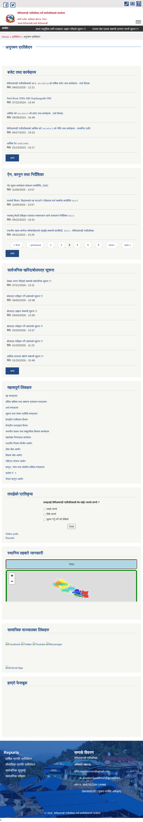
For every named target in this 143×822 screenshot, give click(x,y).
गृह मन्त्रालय (12, 395)
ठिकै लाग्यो (51, 513)
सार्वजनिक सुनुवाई (15, 770)
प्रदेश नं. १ (11, 472)
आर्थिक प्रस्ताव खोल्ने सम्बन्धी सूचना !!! (25, 356)
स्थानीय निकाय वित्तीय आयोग (19, 443)
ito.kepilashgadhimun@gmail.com (100, 778)
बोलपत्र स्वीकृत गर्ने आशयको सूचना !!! (25, 296)
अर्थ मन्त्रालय (12, 407)
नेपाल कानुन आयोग (15, 478)
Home (5, 36)
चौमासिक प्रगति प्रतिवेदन (20, 764)
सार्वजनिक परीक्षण (15, 776)
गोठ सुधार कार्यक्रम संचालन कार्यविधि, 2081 (27, 185)
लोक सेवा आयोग (13, 449)
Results (10, 537)
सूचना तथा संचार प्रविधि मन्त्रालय (22, 413)
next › (112, 244)
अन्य (12, 157)
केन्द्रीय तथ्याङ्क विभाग (17, 425)
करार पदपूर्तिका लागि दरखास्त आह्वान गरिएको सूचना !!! (55, 28)
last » (128, 244)
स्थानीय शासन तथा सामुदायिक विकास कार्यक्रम (28, 431)
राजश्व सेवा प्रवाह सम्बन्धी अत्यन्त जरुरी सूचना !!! (110, 28)
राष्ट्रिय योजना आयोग (16, 461)
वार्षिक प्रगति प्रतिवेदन (18, 759)
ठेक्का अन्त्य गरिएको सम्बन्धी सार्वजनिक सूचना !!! (29, 281)
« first (16, 244)
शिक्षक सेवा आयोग (14, 455)
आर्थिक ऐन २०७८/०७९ (17, 143)
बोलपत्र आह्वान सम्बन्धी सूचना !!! (22, 311)
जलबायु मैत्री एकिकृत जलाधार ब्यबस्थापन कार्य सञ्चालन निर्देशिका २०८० (40, 215)
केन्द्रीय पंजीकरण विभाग (17, 419)
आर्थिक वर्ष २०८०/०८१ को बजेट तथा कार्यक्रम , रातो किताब (35, 113)
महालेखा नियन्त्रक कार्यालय (19, 437)
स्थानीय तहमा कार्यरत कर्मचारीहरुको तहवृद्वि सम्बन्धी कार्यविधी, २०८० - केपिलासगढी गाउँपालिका (50, 230)
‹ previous (35, 244)
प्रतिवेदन (16, 36)
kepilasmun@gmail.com (95, 771)
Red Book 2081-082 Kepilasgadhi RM (29, 98)
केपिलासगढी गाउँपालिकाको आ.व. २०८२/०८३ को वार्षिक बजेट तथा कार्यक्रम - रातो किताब (48, 83)
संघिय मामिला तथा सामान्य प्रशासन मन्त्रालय (26, 401)
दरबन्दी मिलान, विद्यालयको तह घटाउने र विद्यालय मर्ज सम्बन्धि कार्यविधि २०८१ (42, 200)
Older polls (12, 533)
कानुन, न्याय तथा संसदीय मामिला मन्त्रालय (25, 467)
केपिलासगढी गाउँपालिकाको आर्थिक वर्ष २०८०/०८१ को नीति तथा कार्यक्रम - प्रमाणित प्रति (48, 128)
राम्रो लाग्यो (52, 508)
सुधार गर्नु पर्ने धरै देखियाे (58, 519)
